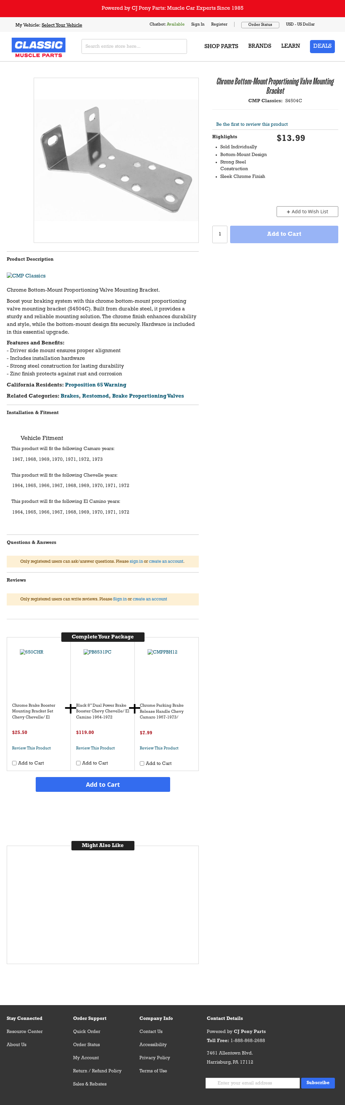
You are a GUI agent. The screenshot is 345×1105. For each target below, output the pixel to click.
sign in (136, 561)
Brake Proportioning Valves (148, 396)
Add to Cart (103, 784)
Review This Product (31, 748)
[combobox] (134, 46)
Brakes (70, 396)
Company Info (156, 1018)
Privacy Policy (154, 1058)
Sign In (198, 25)
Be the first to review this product (252, 124)
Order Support (89, 1018)
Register (219, 25)
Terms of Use (153, 1071)
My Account (86, 1058)
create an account (166, 561)
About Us (16, 1044)
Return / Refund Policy (97, 1071)
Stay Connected (24, 1018)
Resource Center (25, 1031)
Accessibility (153, 1044)
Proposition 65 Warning (95, 385)
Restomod (95, 396)
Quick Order (86, 1031)
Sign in (120, 599)
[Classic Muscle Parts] (23, 46)
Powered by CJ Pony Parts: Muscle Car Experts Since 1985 (173, 8)
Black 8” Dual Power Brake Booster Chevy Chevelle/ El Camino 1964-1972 (102, 712)
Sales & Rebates (89, 1084)
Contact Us (150, 1031)
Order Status (260, 25)
